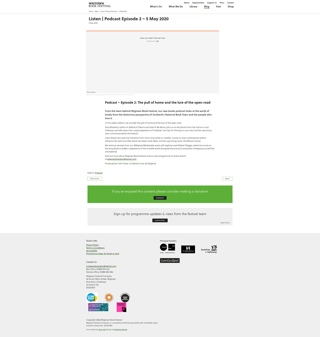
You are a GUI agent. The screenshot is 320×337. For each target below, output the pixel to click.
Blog (206, 6)
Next (227, 179)
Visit (218, 6)
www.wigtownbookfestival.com (121, 159)
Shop (231, 6)
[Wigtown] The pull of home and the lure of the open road (117, 94)
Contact (230, 2)
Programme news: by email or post (102, 253)
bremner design (120, 329)
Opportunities (198, 2)
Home (91, 11)
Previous (94, 179)
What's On (156, 6)
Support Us (212, 2)
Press (222, 2)
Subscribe (160, 220)
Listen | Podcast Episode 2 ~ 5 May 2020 (113, 11)
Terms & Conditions (95, 247)
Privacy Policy (225, 223)
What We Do (176, 6)
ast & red (102, 329)
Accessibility (91, 250)
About (186, 2)
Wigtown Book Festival (92, 94)
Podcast (99, 172)
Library (193, 6)
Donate (160, 198)
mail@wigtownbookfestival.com (101, 266)
